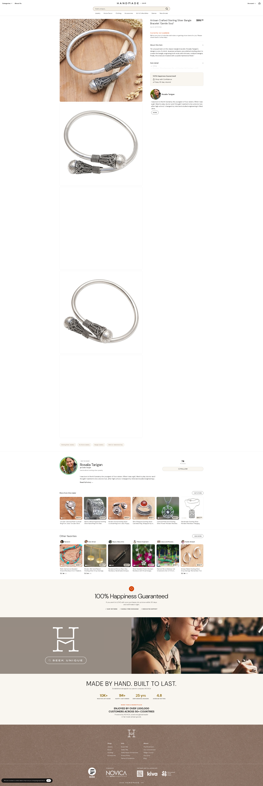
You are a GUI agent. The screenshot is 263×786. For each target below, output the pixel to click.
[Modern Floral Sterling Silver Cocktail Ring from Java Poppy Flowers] (119, 508)
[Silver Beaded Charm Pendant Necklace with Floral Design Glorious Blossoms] (143, 555)
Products (183, 463)
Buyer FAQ (124, 747)
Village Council (148, 753)
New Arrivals (164, 13)
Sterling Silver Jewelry (67, 445)
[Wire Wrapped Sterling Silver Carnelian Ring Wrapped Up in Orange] (143, 508)
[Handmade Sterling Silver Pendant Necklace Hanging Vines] (192, 508)
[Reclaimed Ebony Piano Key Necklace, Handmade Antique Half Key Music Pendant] (119, 555)
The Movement (149, 747)
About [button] (146, 743)
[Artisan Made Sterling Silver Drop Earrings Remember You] (192, 555)
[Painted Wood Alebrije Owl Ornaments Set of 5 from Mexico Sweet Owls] (168, 555)
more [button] (155, 112)
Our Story (147, 755)
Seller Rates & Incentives (129, 753)
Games (154, 13)
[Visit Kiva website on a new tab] (152, 774)
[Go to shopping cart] (259, 3)
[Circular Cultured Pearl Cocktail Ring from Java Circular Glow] (71, 508)
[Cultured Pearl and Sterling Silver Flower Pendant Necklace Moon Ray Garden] (168, 508)
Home (109, 750)
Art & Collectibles (142, 13)
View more (198, 536)
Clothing (118, 13)
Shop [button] (109, 743)
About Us (18, 3)
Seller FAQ (124, 750)
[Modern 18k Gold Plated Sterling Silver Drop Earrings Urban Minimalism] (95, 555)
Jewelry (97, 13)
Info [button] (122, 743)
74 (182, 461)
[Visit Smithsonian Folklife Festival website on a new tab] (140, 774)
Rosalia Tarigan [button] (168, 94)
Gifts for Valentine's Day (115, 445)
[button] (7, 3)
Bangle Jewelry (99, 445)
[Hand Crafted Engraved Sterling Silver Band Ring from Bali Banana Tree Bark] (95, 508)
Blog (145, 758)
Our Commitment (150, 750)
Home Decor (108, 13)
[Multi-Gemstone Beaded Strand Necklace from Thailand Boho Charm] (71, 555)
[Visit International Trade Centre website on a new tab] (168, 773)
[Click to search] (167, 9)
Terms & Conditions (127, 758)
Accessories (129, 13)
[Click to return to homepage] (131, 3)
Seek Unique (68, 660)
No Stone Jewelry (84, 445)
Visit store (198, 493)
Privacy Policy (125, 755)
